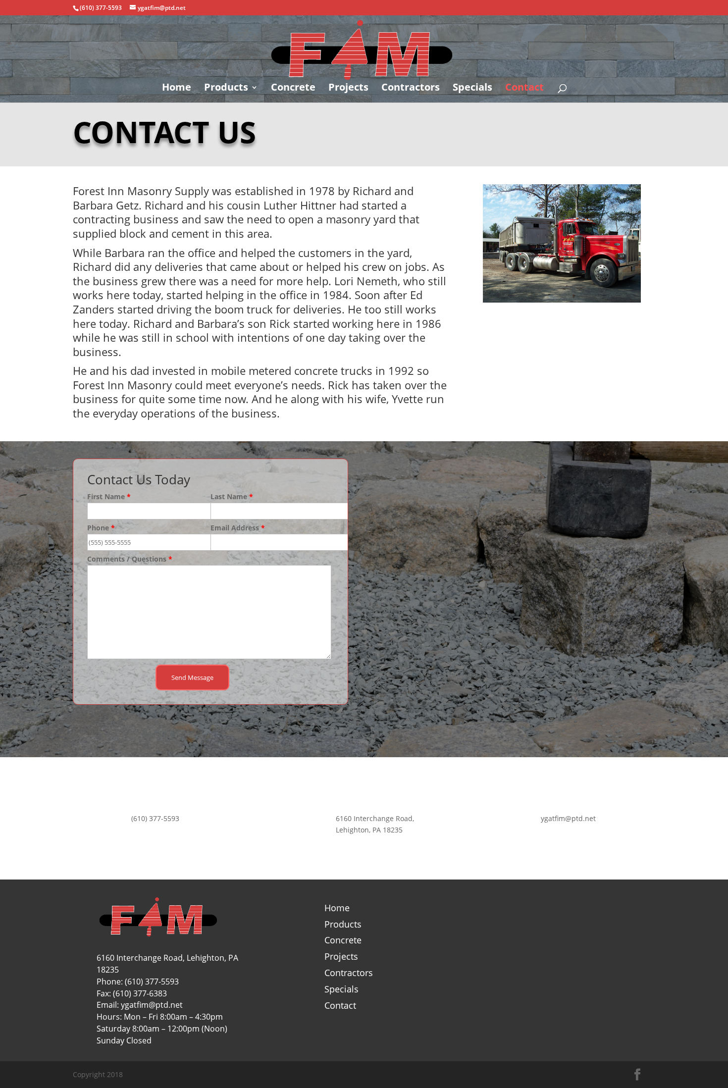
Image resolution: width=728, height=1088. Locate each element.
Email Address (237, 527)
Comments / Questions (129, 559)
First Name (109, 496)
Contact (524, 89)
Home (176, 89)
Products (226, 89)
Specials (472, 89)
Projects (348, 89)
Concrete (293, 89)
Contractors (410, 89)
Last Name (231, 496)
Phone (101, 527)
